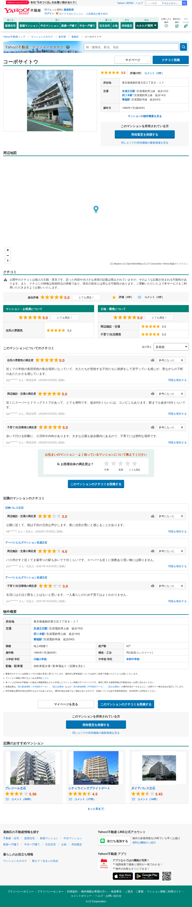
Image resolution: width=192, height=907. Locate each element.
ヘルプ (139, 3)
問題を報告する (177, 380)
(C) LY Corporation (152, 263)
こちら (46, 677)
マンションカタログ (15, 861)
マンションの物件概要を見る (145, 116)
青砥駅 (126, 99)
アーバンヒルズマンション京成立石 (26, 542)
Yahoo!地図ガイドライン (175, 263)
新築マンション (29, 25)
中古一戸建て (87, 25)
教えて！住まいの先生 (45, 861)
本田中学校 (133, 659)
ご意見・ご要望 (134, 891)
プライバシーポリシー (21, 891)
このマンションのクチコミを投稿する (96, 484)
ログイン (49, 13)
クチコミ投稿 (171, 60)
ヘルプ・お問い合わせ (108, 895)
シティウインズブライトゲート (89, 788)
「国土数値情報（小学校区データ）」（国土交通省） (40, 686)
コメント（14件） (148, 799)
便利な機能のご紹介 (144, 842)
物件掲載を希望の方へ (94, 891)
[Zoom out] (7, 255)
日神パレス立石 (14, 507)
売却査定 (127, 25)
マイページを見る (66, 704)
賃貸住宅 (10, 25)
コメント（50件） (21, 799)
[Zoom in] (7, 250)
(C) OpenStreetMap (132, 263)
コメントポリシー (81, 895)
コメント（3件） (154, 73)
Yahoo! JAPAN (125, 3)
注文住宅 (104, 25)
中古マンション (49, 25)
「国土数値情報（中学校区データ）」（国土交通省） (96, 686)
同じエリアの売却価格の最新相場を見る (144, 142)
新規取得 (69, 9)
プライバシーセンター (50, 891)
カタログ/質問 (144, 25)
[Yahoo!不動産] (23, 9)
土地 (115, 25)
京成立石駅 (128, 91)
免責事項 (116, 891)
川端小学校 (40, 659)
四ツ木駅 (127, 95)
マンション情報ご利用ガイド (164, 891)
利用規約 (72, 891)
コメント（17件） (85, 799)
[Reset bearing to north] (7, 261)
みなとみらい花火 (173, 2)
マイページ (132, 60)
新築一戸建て (69, 25)
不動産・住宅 (11, 838)
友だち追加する (117, 841)
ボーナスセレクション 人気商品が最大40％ (83, 13)
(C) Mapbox (116, 263)
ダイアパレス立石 (143, 788)
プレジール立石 (15, 788)
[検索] (184, 3)
